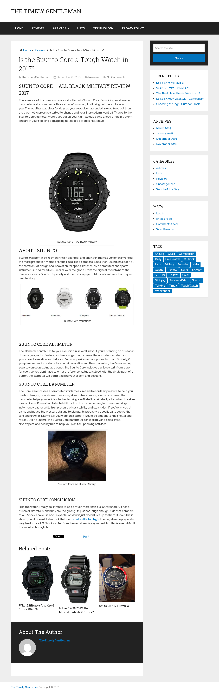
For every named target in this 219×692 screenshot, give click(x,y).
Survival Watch (178, 280)
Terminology (103, 28)
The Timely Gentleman (46, 11)
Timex (173, 285)
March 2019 (163, 128)
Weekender (162, 291)
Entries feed (164, 218)
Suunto (196, 280)
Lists (81, 28)
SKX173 (160, 275)
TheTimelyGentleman (35, 77)
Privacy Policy (133, 28)
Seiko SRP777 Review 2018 (173, 88)
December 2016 (166, 138)
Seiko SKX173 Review (170, 82)
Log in (160, 213)
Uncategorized (165, 184)
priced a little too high (85, 519)
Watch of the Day (167, 189)
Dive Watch (172, 259)
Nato (195, 264)
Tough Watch (189, 285)
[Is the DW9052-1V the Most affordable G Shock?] (77, 579)
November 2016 (166, 144)
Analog (159, 253)
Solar (185, 275)
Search (179, 58)
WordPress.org (165, 229)
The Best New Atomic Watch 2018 (178, 93)
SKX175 (173, 275)
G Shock (189, 259)
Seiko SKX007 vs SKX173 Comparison (180, 98)
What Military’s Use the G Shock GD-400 (36, 607)
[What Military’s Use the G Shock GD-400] (37, 578)
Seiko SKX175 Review (114, 606)
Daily (158, 259)
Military (169, 264)
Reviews (38, 28)
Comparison (186, 253)
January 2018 (164, 133)
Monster (183, 264)
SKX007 (197, 269)
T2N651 (160, 285)
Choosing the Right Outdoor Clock (178, 104)
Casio (171, 253)
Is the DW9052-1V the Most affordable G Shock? (76, 610)
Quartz (159, 269)
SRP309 (160, 280)
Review (172, 269)
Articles (59, 28)
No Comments (116, 77)
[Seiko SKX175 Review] (117, 578)
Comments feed (167, 224)
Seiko (184, 269)
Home (19, 28)
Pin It (86, 536)
